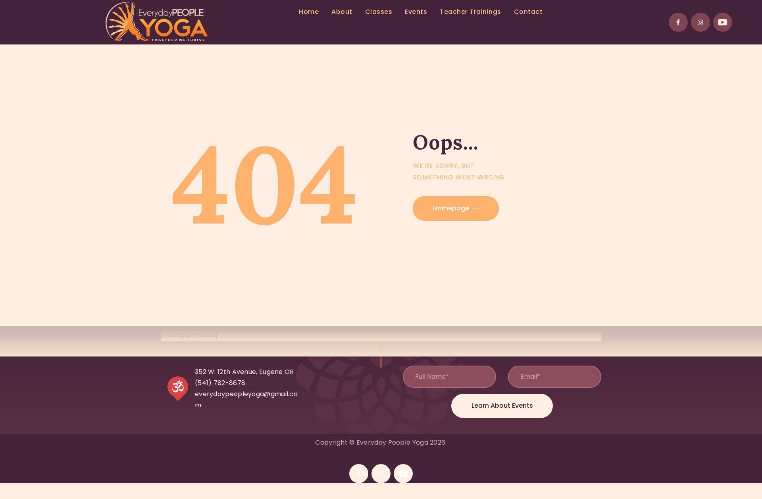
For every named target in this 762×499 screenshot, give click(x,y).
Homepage (451, 208)
